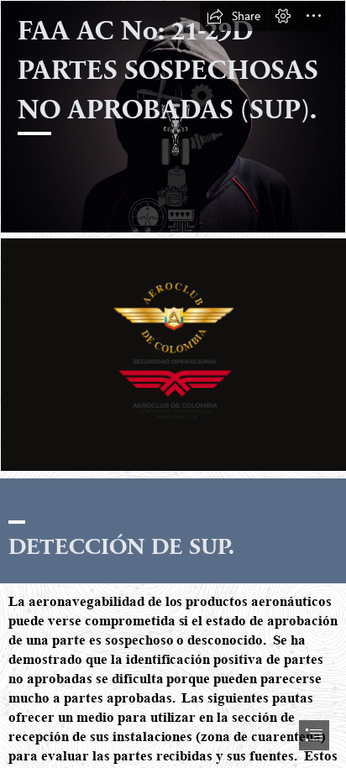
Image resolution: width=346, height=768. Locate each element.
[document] (173, 384)
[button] (233, 16)
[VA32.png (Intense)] (173, 354)
